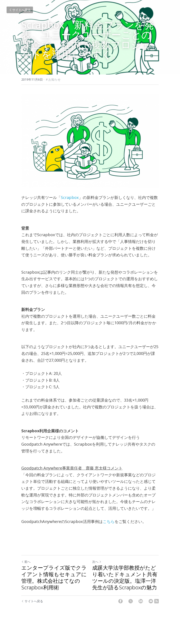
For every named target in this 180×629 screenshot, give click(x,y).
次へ (95, 562)
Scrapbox (70, 197)
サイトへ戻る (21, 10)
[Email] (151, 601)
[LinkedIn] (141, 601)
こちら (109, 521)
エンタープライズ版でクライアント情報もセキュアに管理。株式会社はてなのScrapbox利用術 (54, 577)
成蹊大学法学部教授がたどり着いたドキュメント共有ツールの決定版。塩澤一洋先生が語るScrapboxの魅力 (124, 577)
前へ (27, 562)
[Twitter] (130, 601)
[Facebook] (120, 601)
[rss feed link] (156, 601)
